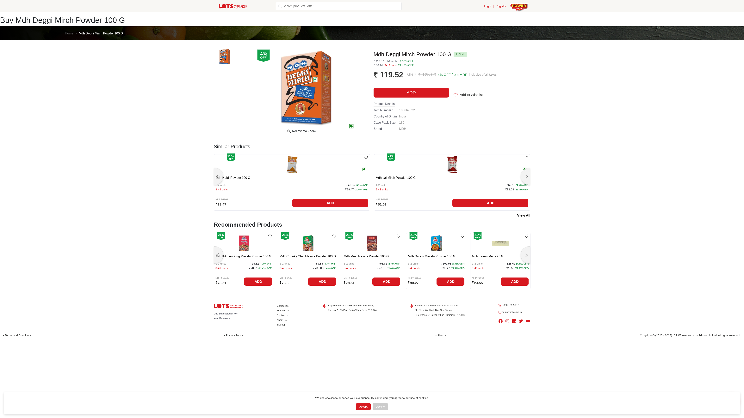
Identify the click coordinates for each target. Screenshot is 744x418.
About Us (282, 320)
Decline (380, 406)
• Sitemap (441, 335)
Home (69, 33)
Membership (283, 310)
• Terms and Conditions (17, 335)
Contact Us (282, 315)
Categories (282, 306)
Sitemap (281, 324)
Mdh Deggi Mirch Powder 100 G (101, 33)
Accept (363, 406)
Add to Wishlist (471, 95)
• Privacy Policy (233, 335)
